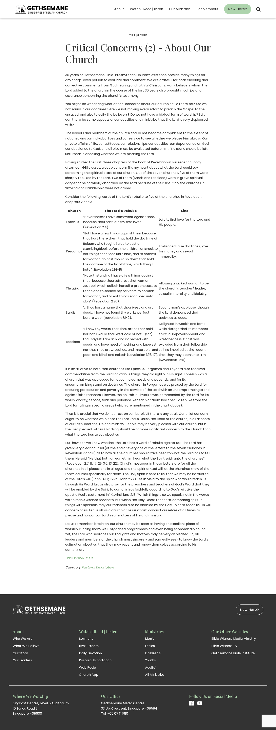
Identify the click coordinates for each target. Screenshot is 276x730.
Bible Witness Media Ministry (233, 638)
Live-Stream (89, 646)
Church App (88, 674)
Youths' (150, 660)
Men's (149, 638)
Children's (153, 653)
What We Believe (26, 646)
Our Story (20, 653)
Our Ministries (180, 9)
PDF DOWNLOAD (79, 558)
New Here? (237, 9)
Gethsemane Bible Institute (233, 653)
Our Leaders (22, 660)
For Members (207, 9)
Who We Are (23, 638)
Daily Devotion (90, 653)
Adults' (150, 667)
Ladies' (150, 646)
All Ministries (154, 674)
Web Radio (87, 667)
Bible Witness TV (224, 646)
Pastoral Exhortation (98, 567)
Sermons (86, 638)
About (119, 9)
